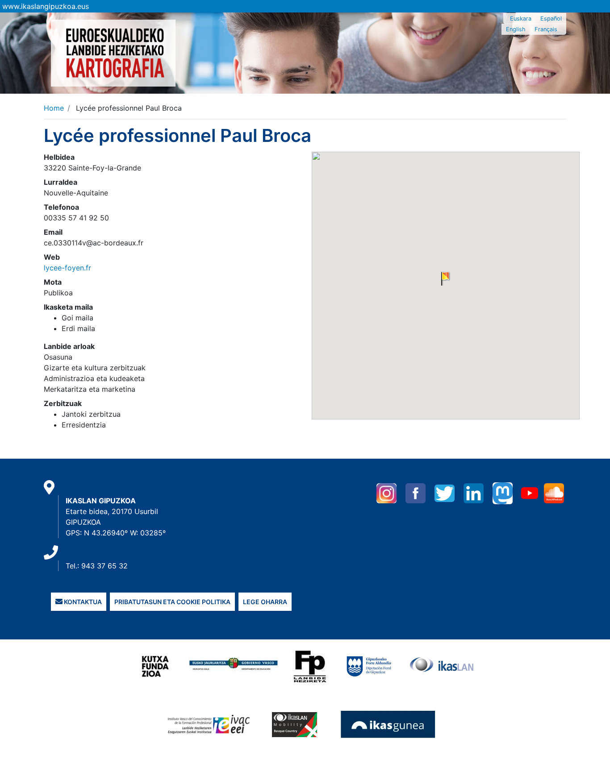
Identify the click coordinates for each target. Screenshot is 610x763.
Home (54, 108)
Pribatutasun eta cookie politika (172, 601)
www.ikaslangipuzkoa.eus (45, 6)
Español (551, 18)
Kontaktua (82, 601)
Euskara (520, 18)
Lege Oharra (265, 601)
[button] (445, 278)
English (516, 29)
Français (546, 29)
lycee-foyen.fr (67, 267)
